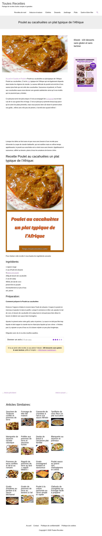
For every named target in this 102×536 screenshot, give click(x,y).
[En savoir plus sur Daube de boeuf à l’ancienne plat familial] (42, 449)
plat (29, 81)
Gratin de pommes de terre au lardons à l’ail (26, 489)
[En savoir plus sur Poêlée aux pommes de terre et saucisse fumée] (27, 451)
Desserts (57, 12)
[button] (97, 12)
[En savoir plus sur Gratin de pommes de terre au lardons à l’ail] (27, 499)
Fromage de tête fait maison (26, 413)
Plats (75, 12)
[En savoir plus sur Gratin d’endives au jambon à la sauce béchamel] (12, 501)
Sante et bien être (87, 12)
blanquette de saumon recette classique (12, 439)
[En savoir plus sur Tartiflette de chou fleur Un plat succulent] (57, 422)
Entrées (48, 12)
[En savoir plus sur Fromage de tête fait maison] (27, 422)
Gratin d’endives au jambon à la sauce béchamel (11, 490)
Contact (36, 526)
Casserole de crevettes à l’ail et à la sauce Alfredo (42, 414)
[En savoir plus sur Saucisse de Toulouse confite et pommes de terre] (12, 426)
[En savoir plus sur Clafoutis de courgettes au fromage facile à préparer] (57, 499)
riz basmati (50, 99)
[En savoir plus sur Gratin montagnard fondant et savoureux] (42, 474)
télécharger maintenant (47, 350)
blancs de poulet (13, 273)
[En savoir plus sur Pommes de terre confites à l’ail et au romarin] (12, 474)
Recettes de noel (20, 12)
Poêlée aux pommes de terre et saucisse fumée (26, 440)
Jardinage (67, 12)
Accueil (28, 526)
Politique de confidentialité (50, 526)
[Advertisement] (34, 126)
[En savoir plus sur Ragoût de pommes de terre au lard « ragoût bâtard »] (27, 476)
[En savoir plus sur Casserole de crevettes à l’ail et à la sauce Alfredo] (42, 424)
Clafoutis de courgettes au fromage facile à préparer (57, 489)
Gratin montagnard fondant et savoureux (41, 464)
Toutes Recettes (13, 3)
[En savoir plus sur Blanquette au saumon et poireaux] (57, 447)
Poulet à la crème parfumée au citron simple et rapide (41, 490)
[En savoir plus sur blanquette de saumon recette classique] (12, 449)
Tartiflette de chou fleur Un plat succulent (57, 413)
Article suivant (61, 393)
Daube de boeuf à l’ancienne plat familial (42, 439)
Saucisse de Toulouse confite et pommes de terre (11, 415)
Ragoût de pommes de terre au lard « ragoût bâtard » (26, 465)
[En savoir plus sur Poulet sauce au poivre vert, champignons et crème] (57, 476)
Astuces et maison (35, 12)
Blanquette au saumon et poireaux (57, 438)
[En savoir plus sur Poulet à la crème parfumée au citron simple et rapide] (42, 501)
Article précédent (9, 393)
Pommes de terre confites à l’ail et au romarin (12, 464)
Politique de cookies (69, 526)
